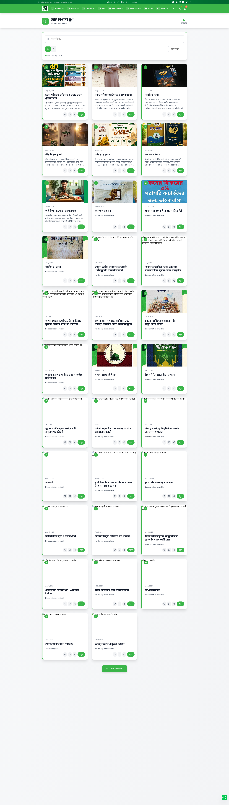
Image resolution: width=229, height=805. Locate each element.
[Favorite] (65, 114)
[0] (185, 9)
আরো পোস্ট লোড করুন (114, 668)
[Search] (174, 8)
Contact (134, 2)
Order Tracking (119, 2)
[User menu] (179, 8)
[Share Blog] (75, 114)
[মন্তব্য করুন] (70, 114)
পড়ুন (81, 114)
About (109, 2)
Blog (128, 2)
